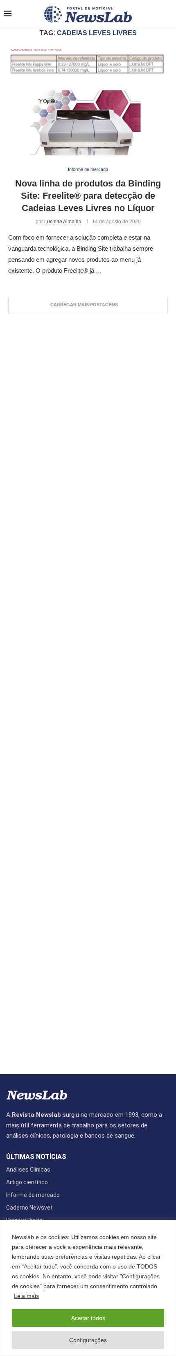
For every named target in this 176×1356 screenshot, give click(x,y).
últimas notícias (36, 1157)
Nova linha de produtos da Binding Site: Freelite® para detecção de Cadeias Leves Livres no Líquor (88, 195)
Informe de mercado (33, 1195)
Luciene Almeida (62, 222)
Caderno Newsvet (29, 1207)
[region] (88, 1288)
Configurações (88, 1340)
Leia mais (26, 1296)
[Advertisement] (88, 690)
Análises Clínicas (28, 1169)
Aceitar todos (88, 1318)
